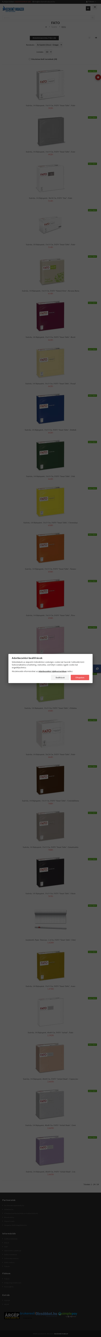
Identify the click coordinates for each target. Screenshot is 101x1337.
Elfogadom (80, 677)
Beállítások (60, 677)
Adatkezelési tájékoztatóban (53, 671)
